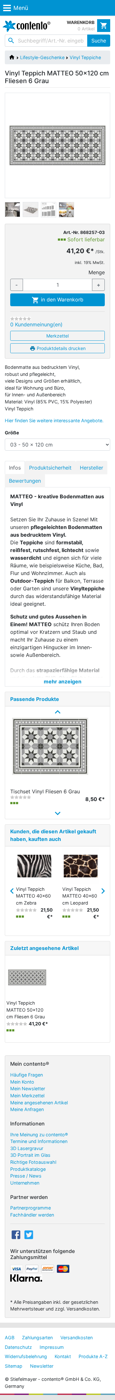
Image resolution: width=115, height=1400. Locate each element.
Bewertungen (25, 481)
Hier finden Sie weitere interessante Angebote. (54, 420)
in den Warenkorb (61, 299)
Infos (15, 467)
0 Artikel (86, 28)
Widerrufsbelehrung (26, 1356)
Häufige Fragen (26, 1074)
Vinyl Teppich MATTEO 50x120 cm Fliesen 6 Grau (25, 1009)
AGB (9, 1337)
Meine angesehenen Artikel (39, 1102)
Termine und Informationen (38, 1141)
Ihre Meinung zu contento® (39, 1134)
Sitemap (13, 1366)
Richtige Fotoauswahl (33, 1162)
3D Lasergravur (26, 1148)
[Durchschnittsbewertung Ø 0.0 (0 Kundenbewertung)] (20, 319)
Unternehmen (24, 1183)
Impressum (52, 1347)
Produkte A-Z (93, 1356)
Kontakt (63, 1356)
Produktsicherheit (50, 467)
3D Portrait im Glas (30, 1155)
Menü (20, 7)
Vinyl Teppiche (85, 57)
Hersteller (91, 467)
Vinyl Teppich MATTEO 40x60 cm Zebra (33, 896)
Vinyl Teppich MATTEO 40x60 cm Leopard (79, 896)
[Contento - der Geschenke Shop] (25, 26)
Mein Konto (22, 1082)
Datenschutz (18, 1347)
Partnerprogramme (30, 1207)
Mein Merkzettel (27, 1095)
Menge (96, 272)
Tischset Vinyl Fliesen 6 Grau (45, 791)
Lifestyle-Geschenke (42, 57)
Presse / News (26, 1175)
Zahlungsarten (37, 1337)
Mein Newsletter (27, 1088)
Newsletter (41, 1366)
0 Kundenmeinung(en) (36, 324)
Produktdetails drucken (60, 348)
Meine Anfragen (27, 1109)
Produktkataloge (28, 1169)
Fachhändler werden (32, 1214)
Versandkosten (76, 1337)
